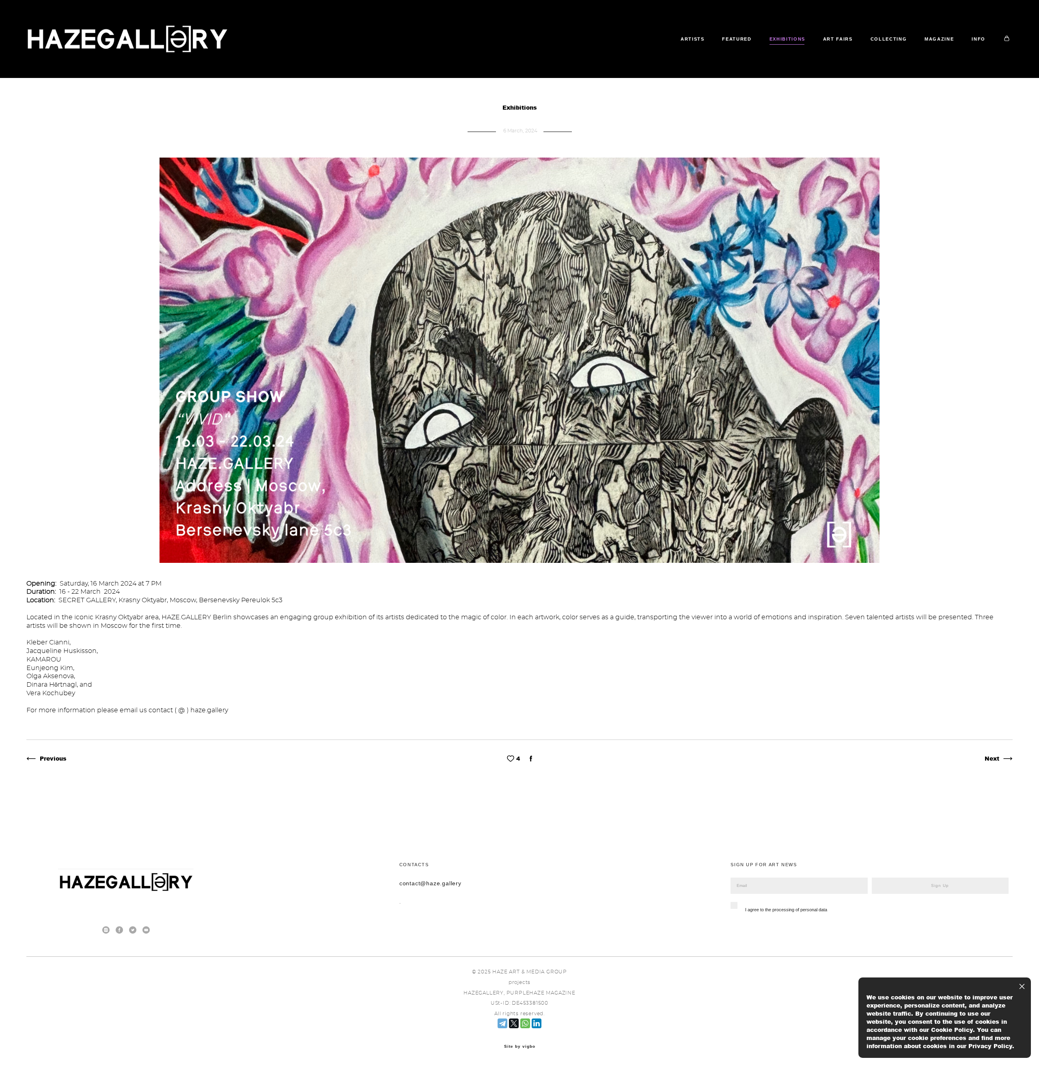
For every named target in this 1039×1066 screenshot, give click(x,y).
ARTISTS (693, 39)
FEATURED (736, 39)
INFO (978, 39)
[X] (514, 1023)
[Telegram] (502, 1023)
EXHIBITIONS (787, 39)
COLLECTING (889, 39)
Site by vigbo (519, 1046)
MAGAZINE (939, 39)
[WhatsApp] (525, 1023)
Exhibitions (519, 107)
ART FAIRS (838, 39)
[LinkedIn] (536, 1023)
